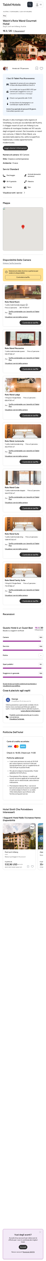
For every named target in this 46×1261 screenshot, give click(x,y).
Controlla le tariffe (23, 277)
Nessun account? (23, 1252)
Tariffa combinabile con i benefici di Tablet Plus (24, 313)
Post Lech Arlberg (11, 852)
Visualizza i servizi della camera (16, 317)
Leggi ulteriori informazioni (30, 711)
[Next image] (42, 51)
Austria (6, 11)
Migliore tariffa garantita (12, 263)
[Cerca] (30, 4)
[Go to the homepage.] (12, 4)
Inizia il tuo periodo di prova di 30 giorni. (21, 109)
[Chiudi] (40, 1232)
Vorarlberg (14, 11)
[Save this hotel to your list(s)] (36, 68)
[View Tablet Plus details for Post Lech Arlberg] (32, 827)
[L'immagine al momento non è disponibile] (23, 292)
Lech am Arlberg (26, 11)
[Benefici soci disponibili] (4, 16)
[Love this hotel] (41, 68)
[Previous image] (3, 51)
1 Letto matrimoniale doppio (15, 305)
